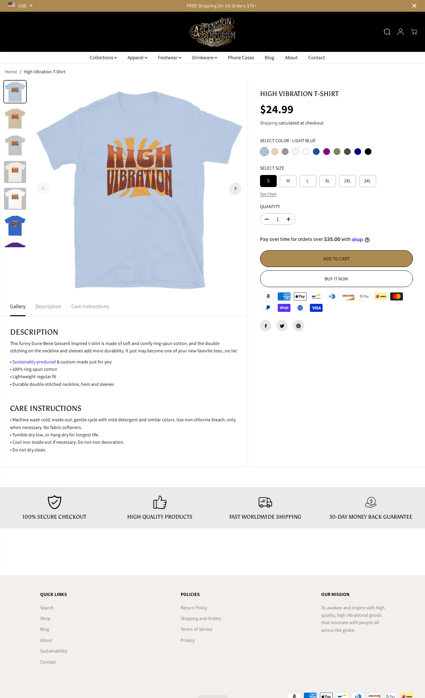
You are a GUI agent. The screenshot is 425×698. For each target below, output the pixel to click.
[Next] (235, 188)
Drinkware (203, 57)
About (291, 57)
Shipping (268, 123)
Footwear (168, 57)
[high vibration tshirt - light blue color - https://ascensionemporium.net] (139, 188)
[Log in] (401, 32)
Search (47, 608)
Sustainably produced (34, 362)
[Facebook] (265, 326)
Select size (272, 168)
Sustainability (53, 651)
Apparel (136, 57)
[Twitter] (282, 326)
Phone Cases (241, 57)
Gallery (17, 306)
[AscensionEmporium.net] (212, 32)
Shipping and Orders (201, 618)
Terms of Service (196, 629)
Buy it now (336, 279)
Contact (316, 57)
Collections (102, 57)
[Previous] (43, 188)
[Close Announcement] (414, 5)
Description (48, 306)
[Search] (387, 32)
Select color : (288, 141)
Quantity (270, 207)
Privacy (187, 640)
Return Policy (194, 608)
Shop (45, 618)
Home (11, 72)
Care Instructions (90, 306)
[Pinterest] (298, 326)
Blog (269, 57)
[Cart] (414, 32)
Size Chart (268, 193)
